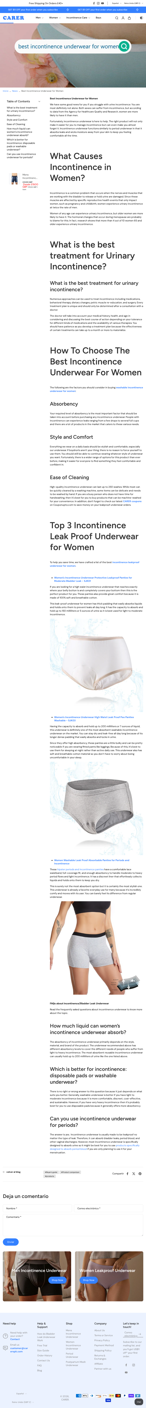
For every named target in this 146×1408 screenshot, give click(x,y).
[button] (23, 101)
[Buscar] (117, 18)
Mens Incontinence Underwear (73, 1333)
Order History (44, 1355)
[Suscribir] (139, 1334)
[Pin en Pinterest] (140, 1174)
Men (38, 17)
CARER (65, 1399)
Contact (15, 1339)
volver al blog (13, 1172)
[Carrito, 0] (129, 18)
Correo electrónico (88, 1208)
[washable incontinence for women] (96, 665)
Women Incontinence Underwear (73, 1345)
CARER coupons (132, 501)
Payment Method (104, 1345)
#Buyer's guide (51, 1172)
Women (53, 17)
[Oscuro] (139, 18)
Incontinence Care (76, 17)
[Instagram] (98, 3)
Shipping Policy (102, 1350)
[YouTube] (102, 3)
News (15, 91)
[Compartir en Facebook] (127, 1174)
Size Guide (43, 1350)
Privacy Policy (102, 1340)
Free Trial (42, 1345)
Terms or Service (103, 1335)
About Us (99, 1330)
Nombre (11, 1208)
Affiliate (98, 1363)
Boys (98, 17)
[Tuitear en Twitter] (134, 1174)
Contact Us (43, 1360)
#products (49, 1176)
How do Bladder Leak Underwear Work (46, 1337)
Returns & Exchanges (100, 1357)
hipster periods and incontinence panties (80, 869)
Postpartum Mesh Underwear (76, 1363)
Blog (39, 1370)
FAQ (39, 1365)
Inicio (5, 91)
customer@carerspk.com (19, 1350)
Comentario (13, 1217)
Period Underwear (72, 1355)
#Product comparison (70, 1172)
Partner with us (102, 1368)
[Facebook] (94, 3)
